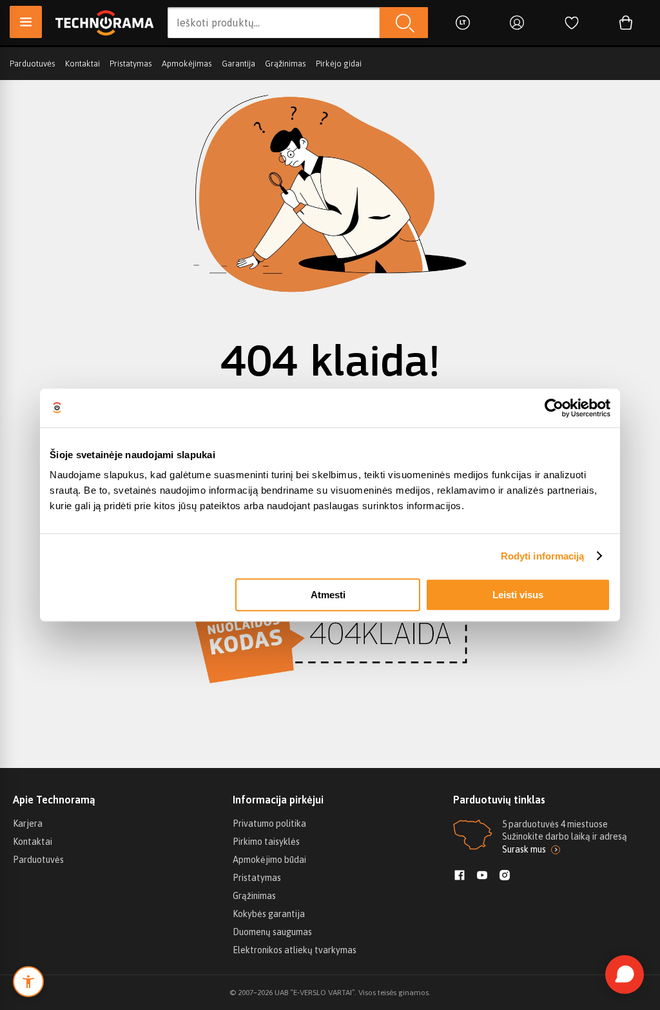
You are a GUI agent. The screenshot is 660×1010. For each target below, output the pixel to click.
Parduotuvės (32, 63)
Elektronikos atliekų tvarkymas (294, 950)
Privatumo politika (269, 823)
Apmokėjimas (187, 63)
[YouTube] (482, 876)
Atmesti (328, 594)
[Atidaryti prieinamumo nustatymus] (28, 981)
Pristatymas (131, 63)
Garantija (238, 63)
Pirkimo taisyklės (266, 841)
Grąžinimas (285, 63)
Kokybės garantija (269, 914)
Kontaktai (82, 63)
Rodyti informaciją (543, 555)
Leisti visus (517, 594)
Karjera (28, 823)
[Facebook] (459, 876)
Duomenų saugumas (272, 932)
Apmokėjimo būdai (269, 859)
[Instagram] (504, 876)
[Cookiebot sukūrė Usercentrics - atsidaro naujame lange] (554, 408)
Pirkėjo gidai (339, 63)
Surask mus (524, 849)
